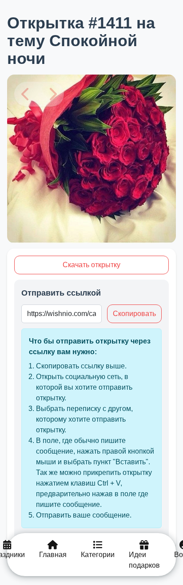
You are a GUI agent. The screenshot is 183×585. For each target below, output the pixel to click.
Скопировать (134, 313)
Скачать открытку (91, 265)
